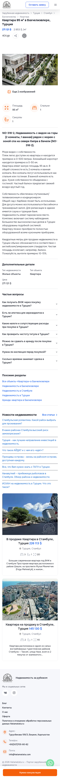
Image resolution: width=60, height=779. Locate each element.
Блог (4, 703)
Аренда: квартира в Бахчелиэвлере (22, 400)
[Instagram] (14, 693)
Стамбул (36, 548)
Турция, (26, 548)
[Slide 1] (21, 94)
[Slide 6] (39, 94)
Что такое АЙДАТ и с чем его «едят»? (22, 450)
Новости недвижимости (19, 415)
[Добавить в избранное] (24, 36)
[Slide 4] (32, 94)
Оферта (6, 716)
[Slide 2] (25, 94)
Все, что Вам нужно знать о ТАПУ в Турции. (26, 466)
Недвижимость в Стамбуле (17, 390)
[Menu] (55, 4)
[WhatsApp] (50, 763)
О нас (5, 712)
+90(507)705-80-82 (18, 744)
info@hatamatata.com (20, 754)
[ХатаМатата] (7, 678)
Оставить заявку (37, 5)
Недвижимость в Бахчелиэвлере (20, 386)
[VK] (5, 693)
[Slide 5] (35, 94)
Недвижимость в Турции (16, 395)
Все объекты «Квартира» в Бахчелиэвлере (25, 381)
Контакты (7, 707)
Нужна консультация (30, 772)
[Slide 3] (28, 94)
